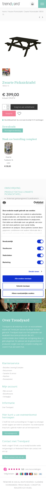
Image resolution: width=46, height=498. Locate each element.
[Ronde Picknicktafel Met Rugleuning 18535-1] (39, 17)
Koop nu (9, 113)
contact (35, 448)
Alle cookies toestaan (23, 279)
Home (4, 11)
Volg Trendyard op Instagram (25, 300)
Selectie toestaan (23, 286)
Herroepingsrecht (10, 433)
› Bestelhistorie (7, 394)
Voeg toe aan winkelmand (24, 107)
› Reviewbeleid (7, 379)
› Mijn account (7, 391)
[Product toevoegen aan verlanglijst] (19, 113)
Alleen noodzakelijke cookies (23, 293)
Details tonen (34, 271)
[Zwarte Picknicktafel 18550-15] (23, 46)
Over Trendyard (7, 407)
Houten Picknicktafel (15, 11)
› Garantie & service (9, 373)
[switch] (40, 248)
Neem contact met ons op (14, 457)
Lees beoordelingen (31, 469)
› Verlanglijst (6, 397)
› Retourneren (7, 370)
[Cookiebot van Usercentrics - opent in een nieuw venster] (33, 202)
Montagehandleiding (12, 130)
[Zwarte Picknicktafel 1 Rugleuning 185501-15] (42, 17)
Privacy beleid (24, 485)
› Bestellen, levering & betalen (12, 368)
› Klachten (5, 376)
